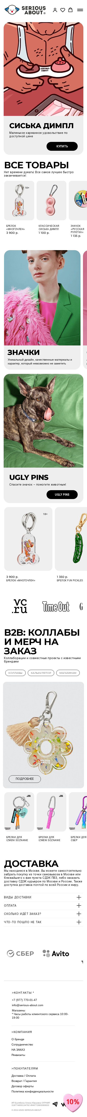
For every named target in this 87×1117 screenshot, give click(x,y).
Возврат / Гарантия (24, 1081)
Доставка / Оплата (24, 1075)
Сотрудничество (22, 1044)
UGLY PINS (62, 494)
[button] (55, 9)
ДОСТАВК (27, 863)
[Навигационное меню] (80, 10)
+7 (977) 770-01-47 (24, 1000)
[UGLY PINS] (43, 421)
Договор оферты (23, 1086)
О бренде (18, 1039)
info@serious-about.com (27, 1005)
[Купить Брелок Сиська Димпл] (43, 69)
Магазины (18, 1010)
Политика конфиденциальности (33, 1091)
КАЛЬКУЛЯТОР (41, 672)
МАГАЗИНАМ (67, 672)
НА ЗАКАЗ (18, 1049)
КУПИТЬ (62, 146)
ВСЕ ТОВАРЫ (36, 165)
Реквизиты (18, 1055)
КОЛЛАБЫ (15, 672)
